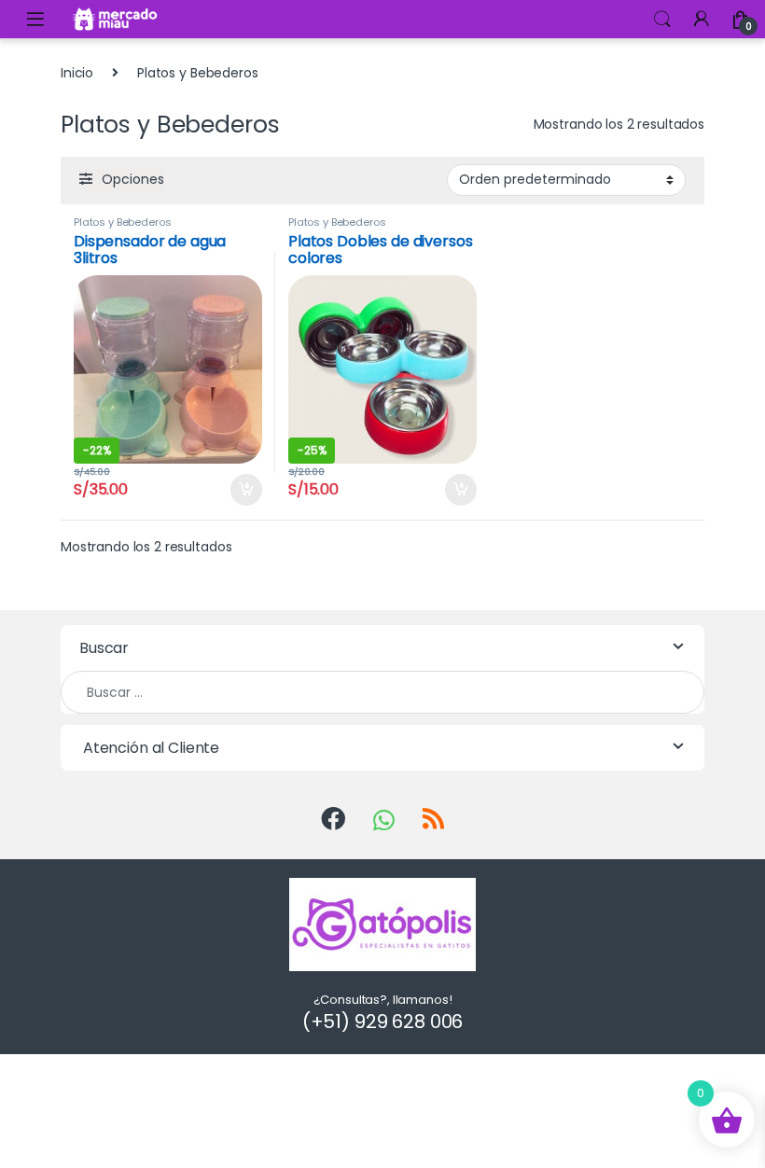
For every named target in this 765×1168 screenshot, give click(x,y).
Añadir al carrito (241, 490)
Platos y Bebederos (122, 222)
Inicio (77, 72)
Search (662, 19)
